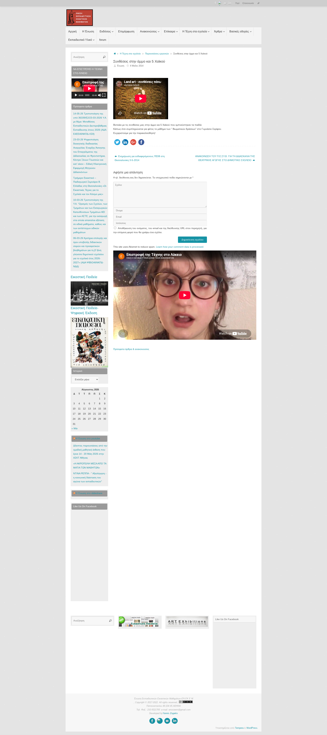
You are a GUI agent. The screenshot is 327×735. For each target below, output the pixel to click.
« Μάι (74, 428)
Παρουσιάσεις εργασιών (157, 54)
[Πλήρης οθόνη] (104, 95)
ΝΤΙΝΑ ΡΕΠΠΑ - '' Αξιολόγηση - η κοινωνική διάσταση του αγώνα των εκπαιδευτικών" (89, 477)
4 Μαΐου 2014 (136, 66)
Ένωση (120, 66)
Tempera (239, 728)
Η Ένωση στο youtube (88, 438)
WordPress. (252, 728)
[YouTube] (225, 3)
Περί (237, 3)
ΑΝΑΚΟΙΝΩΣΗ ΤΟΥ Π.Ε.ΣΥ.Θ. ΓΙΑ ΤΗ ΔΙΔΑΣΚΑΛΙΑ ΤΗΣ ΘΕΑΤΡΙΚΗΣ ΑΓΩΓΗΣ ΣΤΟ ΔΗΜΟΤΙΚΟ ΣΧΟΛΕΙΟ (225, 158)
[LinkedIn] (229, 3)
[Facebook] (215, 3)
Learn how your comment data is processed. (180, 246)
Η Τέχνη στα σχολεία (130, 54)
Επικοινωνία (248, 3)
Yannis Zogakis (170, 713)
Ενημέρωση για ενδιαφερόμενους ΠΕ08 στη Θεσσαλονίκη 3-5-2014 (140, 158)
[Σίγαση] (99, 95)
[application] (89, 88)
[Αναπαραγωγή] (76, 95)
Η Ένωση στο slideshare (89, 493)
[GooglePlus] (220, 3)
